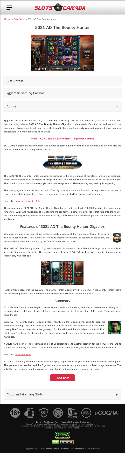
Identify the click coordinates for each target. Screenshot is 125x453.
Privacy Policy (53, 422)
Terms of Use (41, 422)
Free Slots (19, 19)
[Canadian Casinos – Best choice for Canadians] (60, 11)
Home (7, 19)
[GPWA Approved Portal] (62, 438)
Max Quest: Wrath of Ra (27, 201)
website (77, 428)
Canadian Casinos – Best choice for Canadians (63, 449)
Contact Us (84, 422)
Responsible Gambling (70, 422)
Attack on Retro (23, 354)
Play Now (62, 377)
